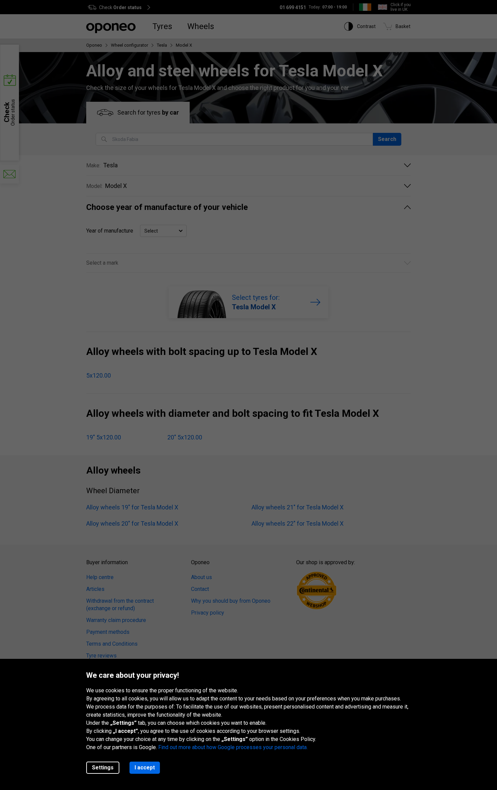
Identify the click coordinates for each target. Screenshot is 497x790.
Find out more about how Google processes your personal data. (233, 747)
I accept (145, 767)
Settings (103, 767)
